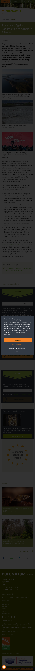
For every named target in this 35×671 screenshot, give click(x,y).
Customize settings (18, 344)
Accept (18, 340)
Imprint (14, 351)
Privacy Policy (19, 351)
